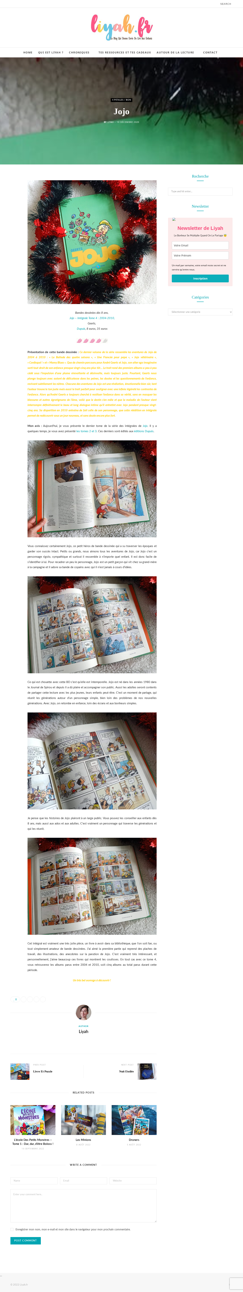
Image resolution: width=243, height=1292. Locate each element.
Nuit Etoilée (126, 1071)
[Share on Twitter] (14, 198)
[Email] (14, 217)
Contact (210, 52)
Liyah (110, 122)
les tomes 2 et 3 (86, 431)
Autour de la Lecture (175, 52)
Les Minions (83, 1140)
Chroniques (79, 52)
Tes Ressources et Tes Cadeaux (125, 52)
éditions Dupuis (144, 431)
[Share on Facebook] (14, 188)
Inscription (200, 278)
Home (28, 52)
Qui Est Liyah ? (50, 52)
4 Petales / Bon (121, 100)
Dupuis (81, 328)
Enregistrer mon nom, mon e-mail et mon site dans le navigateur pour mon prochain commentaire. (73, 1229)
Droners (134, 1140)
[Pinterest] (14, 207)
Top (230, 1285)
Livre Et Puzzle (42, 1071)
